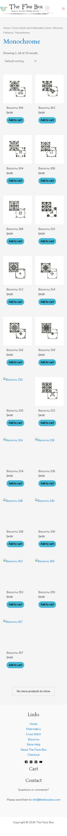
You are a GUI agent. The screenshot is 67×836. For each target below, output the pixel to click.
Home (6, 28)
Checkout (34, 755)
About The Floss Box (33, 750)
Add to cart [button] (15, 120)
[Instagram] (31, 761)
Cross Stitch (33, 734)
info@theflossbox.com (46, 800)
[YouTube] (40, 761)
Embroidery (33, 729)
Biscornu (33, 739)
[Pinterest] (35, 761)
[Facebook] (26, 761)
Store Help (33, 744)
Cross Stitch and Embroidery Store (31, 28)
